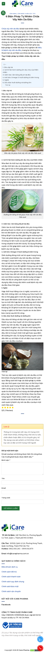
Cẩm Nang (13, 13)
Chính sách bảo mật (10, 586)
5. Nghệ (6, 80)
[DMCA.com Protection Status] (35, 650)
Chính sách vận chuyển (11, 591)
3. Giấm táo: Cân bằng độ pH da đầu (17, 75)
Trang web (6, 498)
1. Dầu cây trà (8, 67)
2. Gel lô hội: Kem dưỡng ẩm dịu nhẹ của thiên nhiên (20, 71)
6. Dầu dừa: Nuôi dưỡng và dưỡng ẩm (17, 83)
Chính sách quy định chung (13, 582)
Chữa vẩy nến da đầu (10, 29)
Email (4, 488)
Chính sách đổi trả (9, 572)
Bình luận (6, 460)
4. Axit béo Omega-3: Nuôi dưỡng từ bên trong (21, 77)
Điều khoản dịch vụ (10, 567)
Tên (3, 478)
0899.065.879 (27, 549)
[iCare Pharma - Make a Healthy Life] (22, 3)
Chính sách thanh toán (11, 577)
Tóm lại (7, 85)
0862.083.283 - (15, 549)
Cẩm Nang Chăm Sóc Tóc (26, 13)
